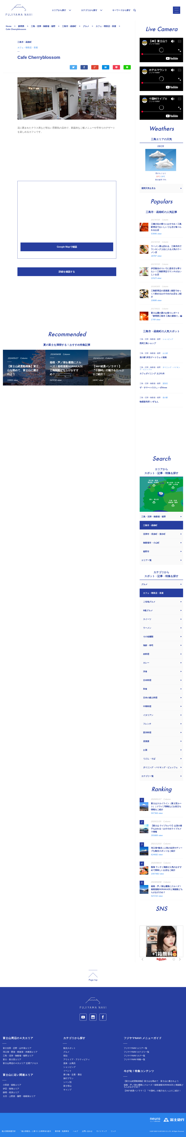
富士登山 (67, 1086)
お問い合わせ (87, 1131)
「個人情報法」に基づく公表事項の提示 (35, 1131)
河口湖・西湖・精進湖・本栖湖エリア (20, 1052)
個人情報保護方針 (9, 1131)
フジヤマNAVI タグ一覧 (134, 1056)
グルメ (66, 1052)
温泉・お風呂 (69, 1063)
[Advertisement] (67, 156)
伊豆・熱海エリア (11, 1089)
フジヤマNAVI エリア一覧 (135, 1048)
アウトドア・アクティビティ (76, 1059)
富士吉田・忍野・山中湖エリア (17, 1048)
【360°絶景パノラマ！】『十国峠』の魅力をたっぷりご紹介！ (152, 1091)
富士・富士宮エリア (12, 1059)
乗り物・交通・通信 (72, 1075)
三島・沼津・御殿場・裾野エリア (18, 1056)
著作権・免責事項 (62, 1131)
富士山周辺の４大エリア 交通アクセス (20, 1063)
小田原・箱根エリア (12, 1085)
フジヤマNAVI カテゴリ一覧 (136, 1052)
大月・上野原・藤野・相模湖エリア (19, 1096)
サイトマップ (101, 1131)
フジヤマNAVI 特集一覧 (134, 1059)
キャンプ (67, 1090)
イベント (67, 1071)
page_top (93, 975)
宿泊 (65, 1056)
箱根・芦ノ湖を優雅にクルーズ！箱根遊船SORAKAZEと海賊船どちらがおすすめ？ (154, 1086)
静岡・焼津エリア (11, 1092)
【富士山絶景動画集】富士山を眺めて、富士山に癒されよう (151, 1081)
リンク (113, 1131)
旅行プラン (68, 1078)
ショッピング (69, 1067)
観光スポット (69, 1048)
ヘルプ (75, 1131)
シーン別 (67, 1082)
